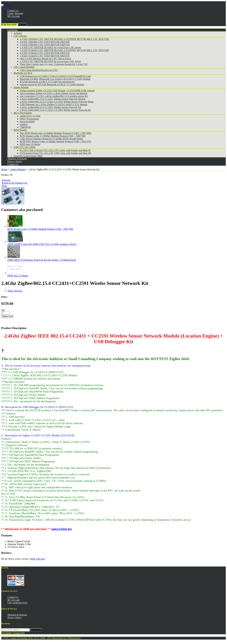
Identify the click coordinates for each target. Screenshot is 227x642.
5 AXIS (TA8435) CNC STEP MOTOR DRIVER (45, 56)
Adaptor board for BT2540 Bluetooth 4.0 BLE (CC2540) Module (52, 84)
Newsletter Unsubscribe (13, 633)
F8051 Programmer (29, 118)
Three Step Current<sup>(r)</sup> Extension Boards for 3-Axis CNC (54, 64)
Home (4, 169)
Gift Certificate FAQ (17, 602)
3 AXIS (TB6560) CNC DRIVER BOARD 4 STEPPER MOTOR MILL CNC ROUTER (64, 39)
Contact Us (12, 10)
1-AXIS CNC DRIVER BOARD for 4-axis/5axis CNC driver (50, 47)
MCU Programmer (23, 112)
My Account (13, 16)
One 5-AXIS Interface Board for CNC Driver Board (45, 58)
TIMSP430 (25, 127)
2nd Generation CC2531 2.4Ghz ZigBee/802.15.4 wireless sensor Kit (54, 96)
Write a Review (15, 291)
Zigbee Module (21, 87)
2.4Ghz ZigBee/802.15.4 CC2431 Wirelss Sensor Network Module (53, 99)
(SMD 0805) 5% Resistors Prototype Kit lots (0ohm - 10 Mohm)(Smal (41, 260)
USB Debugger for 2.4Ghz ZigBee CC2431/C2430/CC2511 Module (53, 104)
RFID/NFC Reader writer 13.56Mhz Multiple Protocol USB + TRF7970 (55, 141)
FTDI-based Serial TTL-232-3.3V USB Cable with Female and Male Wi (55, 153)
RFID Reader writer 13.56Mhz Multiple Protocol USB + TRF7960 (52, 136)
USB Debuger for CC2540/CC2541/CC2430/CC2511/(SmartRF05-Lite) (55, 76)
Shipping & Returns (17, 614)
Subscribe (36, 630)
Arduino (18, 33)
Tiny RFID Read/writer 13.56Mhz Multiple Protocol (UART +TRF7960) (55, 133)
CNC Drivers (20, 36)
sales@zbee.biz (61, 529)
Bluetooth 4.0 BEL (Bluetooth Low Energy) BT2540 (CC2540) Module (55, 79)
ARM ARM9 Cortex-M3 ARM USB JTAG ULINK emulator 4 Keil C (42, 244)
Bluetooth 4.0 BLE (23, 73)
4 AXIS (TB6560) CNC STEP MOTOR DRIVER (45, 42)
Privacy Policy (14, 617)
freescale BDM (27, 121)
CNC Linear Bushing (24, 67)
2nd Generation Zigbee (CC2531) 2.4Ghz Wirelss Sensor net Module (53, 93)
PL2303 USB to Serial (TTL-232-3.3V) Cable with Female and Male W (55, 150)
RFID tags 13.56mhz (30, 144)
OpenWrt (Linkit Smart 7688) (28, 156)
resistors (24, 124)
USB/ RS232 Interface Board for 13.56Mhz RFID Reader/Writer (51, 138)
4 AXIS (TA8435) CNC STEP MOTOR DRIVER (45, 53)
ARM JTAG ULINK (30, 116)
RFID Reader (20, 130)
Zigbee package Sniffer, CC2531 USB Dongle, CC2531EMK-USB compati (57, 90)
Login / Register (15, 13)
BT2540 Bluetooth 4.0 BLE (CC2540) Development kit (47, 81)
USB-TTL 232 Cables (24, 147)
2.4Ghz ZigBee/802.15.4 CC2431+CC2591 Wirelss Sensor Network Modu (57, 101)
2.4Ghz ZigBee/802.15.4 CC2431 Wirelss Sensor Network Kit (50, 107)
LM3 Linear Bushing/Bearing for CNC (39, 70)
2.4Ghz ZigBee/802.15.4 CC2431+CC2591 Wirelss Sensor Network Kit (55, 110)
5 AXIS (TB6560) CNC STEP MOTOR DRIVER (45, 44)
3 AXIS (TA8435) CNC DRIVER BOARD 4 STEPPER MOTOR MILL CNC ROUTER (64, 50)
